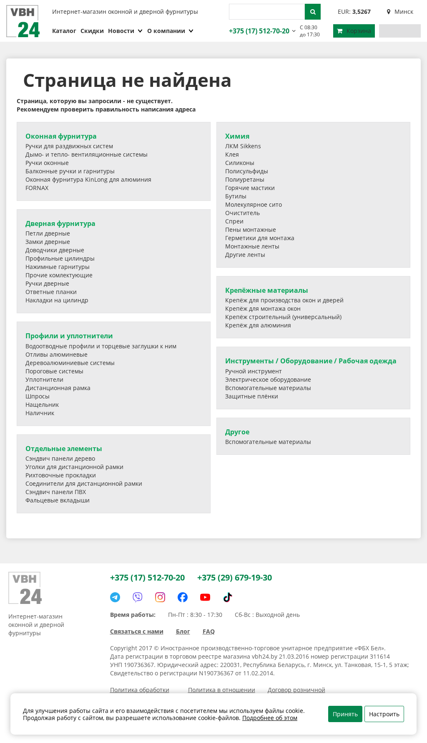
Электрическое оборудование (268, 379)
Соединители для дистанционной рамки (83, 483)
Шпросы (37, 396)
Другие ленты (245, 255)
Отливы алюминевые (56, 354)
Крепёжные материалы (266, 290)
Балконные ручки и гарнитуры (70, 171)
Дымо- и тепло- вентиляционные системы (86, 154)
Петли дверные (47, 233)
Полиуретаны (244, 179)
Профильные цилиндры (60, 258)
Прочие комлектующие (59, 275)
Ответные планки (51, 292)
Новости (121, 31)
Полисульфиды (246, 171)
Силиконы (239, 163)
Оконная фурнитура (61, 136)
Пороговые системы (54, 371)
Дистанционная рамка (57, 388)
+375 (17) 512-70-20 (258, 31)
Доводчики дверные (54, 250)
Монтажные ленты (252, 246)
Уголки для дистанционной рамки (74, 467)
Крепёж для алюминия (258, 325)
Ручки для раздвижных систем (69, 146)
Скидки (92, 31)
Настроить (384, 714)
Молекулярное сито (253, 204)
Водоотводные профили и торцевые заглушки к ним (100, 346)
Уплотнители (44, 379)
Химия (237, 136)
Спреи (234, 221)
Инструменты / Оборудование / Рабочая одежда (311, 360)
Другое (237, 431)
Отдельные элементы (63, 448)
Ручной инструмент (253, 371)
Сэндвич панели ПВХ (55, 492)
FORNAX (36, 188)
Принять (345, 714)
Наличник (39, 413)
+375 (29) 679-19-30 (234, 577)
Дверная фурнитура (60, 223)
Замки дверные (47, 242)
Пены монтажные (250, 229)
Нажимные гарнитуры (57, 267)
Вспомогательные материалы (268, 388)
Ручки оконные (47, 163)
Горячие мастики (250, 188)
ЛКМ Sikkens (243, 146)
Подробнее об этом (269, 718)
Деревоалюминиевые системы (70, 363)
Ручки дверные (47, 283)
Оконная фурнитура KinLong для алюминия (88, 179)
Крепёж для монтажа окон (263, 308)
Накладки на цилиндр (56, 300)
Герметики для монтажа (259, 238)
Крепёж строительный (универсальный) (283, 317)
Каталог (64, 31)
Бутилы (235, 196)
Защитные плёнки (251, 396)
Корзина (359, 31)
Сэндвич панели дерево (60, 458)
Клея (232, 154)
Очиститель (242, 213)
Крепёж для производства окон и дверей (284, 300)
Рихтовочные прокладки (60, 475)
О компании (166, 31)
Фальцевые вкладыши (57, 500)
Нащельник (42, 404)
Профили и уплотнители (69, 335)
